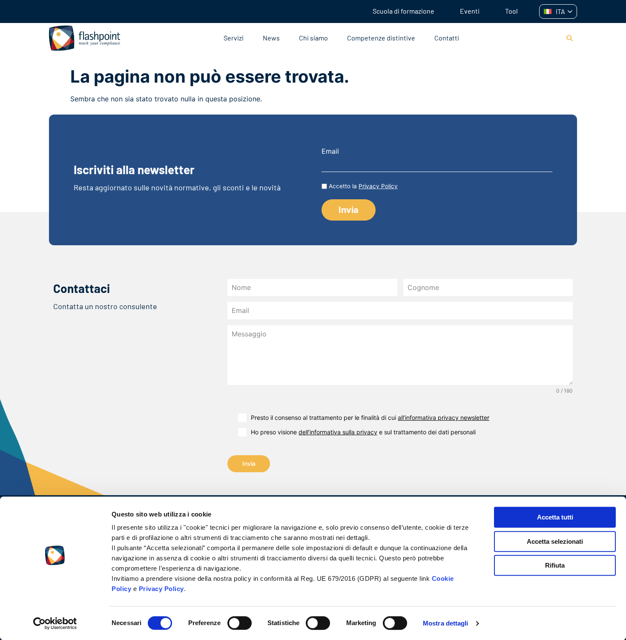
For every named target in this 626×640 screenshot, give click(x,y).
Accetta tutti (555, 517)
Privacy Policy (161, 588)
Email (330, 151)
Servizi (234, 38)
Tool (511, 11)
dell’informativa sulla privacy (338, 432)
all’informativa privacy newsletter (443, 417)
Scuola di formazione (403, 11)
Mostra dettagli (445, 623)
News (271, 38)
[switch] (239, 623)
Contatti (446, 38)
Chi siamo (313, 38)
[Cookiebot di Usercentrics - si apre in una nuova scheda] (55, 623)
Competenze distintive (381, 38)
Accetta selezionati (555, 541)
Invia (249, 463)
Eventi (470, 11)
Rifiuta (555, 565)
